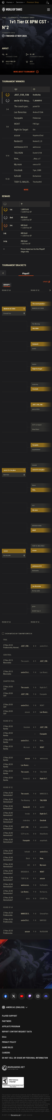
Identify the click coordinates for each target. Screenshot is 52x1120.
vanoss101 (37, 164)
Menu (48, 10)
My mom (18, 164)
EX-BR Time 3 (36, 611)
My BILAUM (6, 555)
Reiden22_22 (37, 141)
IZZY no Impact (37, 425)
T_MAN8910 (37, 101)
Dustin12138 (37, 153)
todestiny (35, 384)
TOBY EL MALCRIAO (22, 181)
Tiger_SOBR (37, 170)
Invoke (34, 364)
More (26, 190)
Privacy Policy (9, 1042)
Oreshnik (18, 170)
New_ (16, 158)
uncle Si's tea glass (22, 100)
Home (4, 18)
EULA (4, 1037)
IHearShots (35, 429)
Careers (6, 1053)
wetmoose (37, 147)
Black (34, 485)
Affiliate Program (11, 1026)
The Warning (36, 324)
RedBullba (37, 95)
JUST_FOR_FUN (21, 94)
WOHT (17, 123)
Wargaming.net (15, 1115)
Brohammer (37, 176)
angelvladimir (36, 449)
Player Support (9, 1016)
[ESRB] (13, 1082)
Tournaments (13, 18)
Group (6, 285)
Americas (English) (15, 1007)
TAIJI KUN (18, 152)
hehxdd (17, 176)
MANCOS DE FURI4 (9, 309)
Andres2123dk (38, 112)
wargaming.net (13, 1068)
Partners (6, 1021)
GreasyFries (7, 313)
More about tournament (24, 72)
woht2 (34, 348)
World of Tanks (12, 10)
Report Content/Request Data (17, 1032)
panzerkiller (36, 409)
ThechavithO (37, 182)
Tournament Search (27, 18)
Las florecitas (20, 112)
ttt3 (33, 505)
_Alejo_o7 (36, 159)
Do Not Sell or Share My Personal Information (25, 1058)
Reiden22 (18, 141)
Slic (34, 130)
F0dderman (37, 118)
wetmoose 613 (21, 147)
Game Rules (7, 1047)
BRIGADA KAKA (37, 526)
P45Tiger (36, 124)
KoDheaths (35, 570)
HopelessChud (38, 135)
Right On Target (21, 129)
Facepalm (18, 118)
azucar (17, 135)
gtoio (33, 606)
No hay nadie (36, 591)
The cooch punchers (22, 106)
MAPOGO (6, 475)
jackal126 (36, 106)
